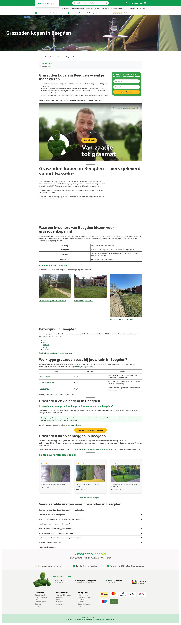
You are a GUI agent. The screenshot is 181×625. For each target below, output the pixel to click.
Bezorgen (59, 597)
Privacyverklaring (87, 619)
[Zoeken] (106, 3)
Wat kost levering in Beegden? (90, 542)
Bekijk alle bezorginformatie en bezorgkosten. (55, 353)
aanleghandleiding (74, 425)
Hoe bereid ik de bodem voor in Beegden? (90, 524)
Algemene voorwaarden (73, 619)
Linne (45, 347)
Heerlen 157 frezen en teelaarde (121, 320)
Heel (44, 340)
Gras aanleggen (78, 8)
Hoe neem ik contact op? (90, 547)
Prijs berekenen (125, 92)
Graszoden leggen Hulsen (83, 301)
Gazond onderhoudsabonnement (114, 8)
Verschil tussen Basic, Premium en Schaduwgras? (90, 533)
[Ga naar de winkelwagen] (145, 3)
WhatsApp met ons (115, 581)
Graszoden (66, 8)
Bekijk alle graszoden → (85, 367)
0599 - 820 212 (60, 581)
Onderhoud (60, 604)
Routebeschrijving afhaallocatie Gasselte (84, 599)
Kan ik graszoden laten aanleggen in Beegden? (90, 529)
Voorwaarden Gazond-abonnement (104, 619)
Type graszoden (40, 595)
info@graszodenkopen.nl (86, 581)
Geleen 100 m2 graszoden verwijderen (52, 301)
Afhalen (59, 599)
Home (38, 57)
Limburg (51, 66)
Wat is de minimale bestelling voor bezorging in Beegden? (90, 538)
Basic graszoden (45, 376)
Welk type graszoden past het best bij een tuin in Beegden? (90, 519)
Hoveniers (141, 8)
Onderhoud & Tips (92, 8)
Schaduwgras (44, 389)
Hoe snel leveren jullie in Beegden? (90, 515)
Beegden (53, 57)
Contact (37, 606)
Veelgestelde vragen (63, 595)
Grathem (46, 349)
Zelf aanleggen (40, 602)
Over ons (131, 8)
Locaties (45, 57)
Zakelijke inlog (83, 595)
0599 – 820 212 (55, 394)
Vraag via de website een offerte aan (95, 449)
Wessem (46, 345)
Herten (45, 342)
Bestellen (59, 602)
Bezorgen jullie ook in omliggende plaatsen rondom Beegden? (90, 510)
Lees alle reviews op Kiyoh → (90, 498)
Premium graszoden (47, 383)
